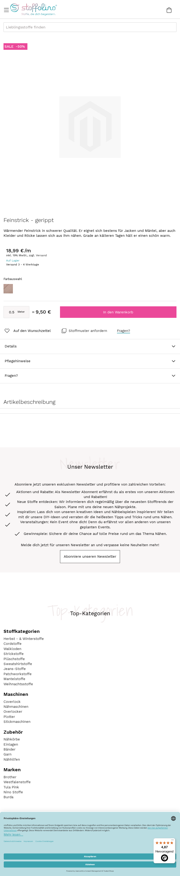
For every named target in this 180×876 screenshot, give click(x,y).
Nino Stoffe (13, 792)
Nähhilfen (12, 759)
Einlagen (11, 744)
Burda (8, 797)
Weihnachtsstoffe (18, 684)
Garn (7, 754)
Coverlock (12, 702)
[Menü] (172, 841)
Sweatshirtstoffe (18, 664)
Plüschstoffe (14, 659)
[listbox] (90, 290)
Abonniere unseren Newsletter (90, 556)
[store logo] (33, 9)
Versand (41, 255)
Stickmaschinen (17, 722)
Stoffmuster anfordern (88, 331)
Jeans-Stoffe (15, 669)
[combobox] (90, 27)
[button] (27, 331)
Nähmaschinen (16, 707)
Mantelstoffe (14, 679)
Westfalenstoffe (17, 782)
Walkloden (12, 649)
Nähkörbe (12, 739)
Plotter (9, 717)
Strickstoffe (14, 654)
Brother (10, 777)
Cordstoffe (13, 644)
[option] (8, 288)
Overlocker (13, 711)
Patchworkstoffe (18, 674)
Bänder (9, 749)
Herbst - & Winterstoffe (24, 639)
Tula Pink (11, 787)
